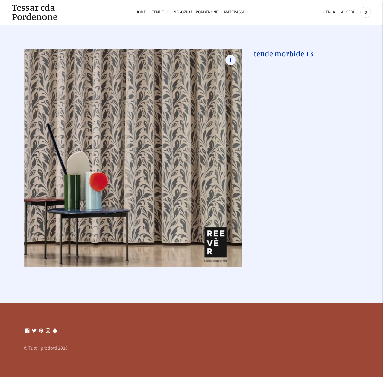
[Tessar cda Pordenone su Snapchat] (55, 331)
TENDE (158, 12)
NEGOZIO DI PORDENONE (196, 12)
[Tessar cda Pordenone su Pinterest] (41, 331)
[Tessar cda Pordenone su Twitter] (34, 331)
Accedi (347, 12)
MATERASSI (234, 12)
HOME (140, 12)
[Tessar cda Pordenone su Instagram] (48, 331)
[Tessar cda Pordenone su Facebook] (27, 331)
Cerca (329, 12)
